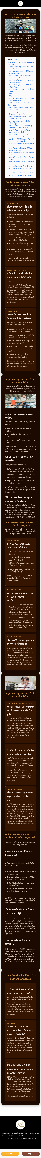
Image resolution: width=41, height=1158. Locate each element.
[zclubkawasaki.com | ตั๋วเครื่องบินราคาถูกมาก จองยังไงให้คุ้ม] (20, 3)
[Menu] (2, 3)
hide (16, 59)
